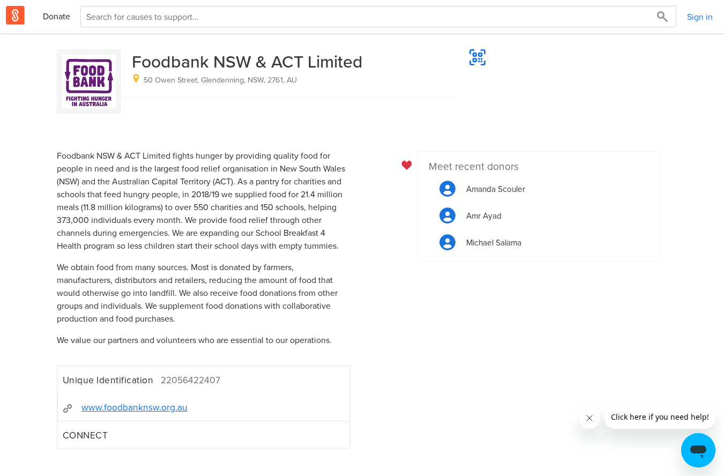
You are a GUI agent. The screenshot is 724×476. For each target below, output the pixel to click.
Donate (56, 16)
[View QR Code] (477, 57)
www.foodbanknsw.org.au (134, 407)
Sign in (700, 17)
